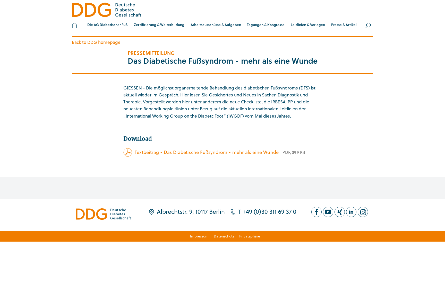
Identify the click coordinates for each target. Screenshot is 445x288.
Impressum (199, 236)
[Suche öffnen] (368, 25)
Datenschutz (224, 236)
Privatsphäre (249, 236)
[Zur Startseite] (106, 11)
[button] (107, 25)
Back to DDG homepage (96, 42)
